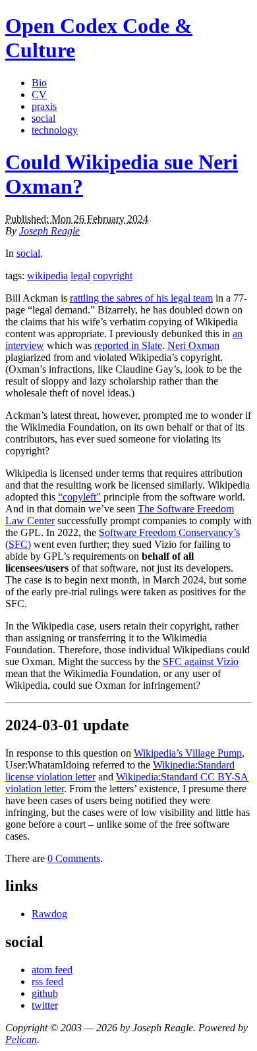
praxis (44, 106)
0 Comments (73, 858)
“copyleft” (79, 496)
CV (39, 94)
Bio (39, 82)
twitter (45, 1005)
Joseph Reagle (49, 230)
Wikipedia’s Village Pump (188, 753)
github (45, 993)
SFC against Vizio (201, 661)
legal (80, 275)
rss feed (47, 981)
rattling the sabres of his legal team (141, 298)
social (43, 118)
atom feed (52, 969)
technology (55, 130)
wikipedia (47, 275)
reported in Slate (128, 345)
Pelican (21, 1039)
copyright (112, 275)
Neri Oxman (193, 345)
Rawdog (49, 913)
